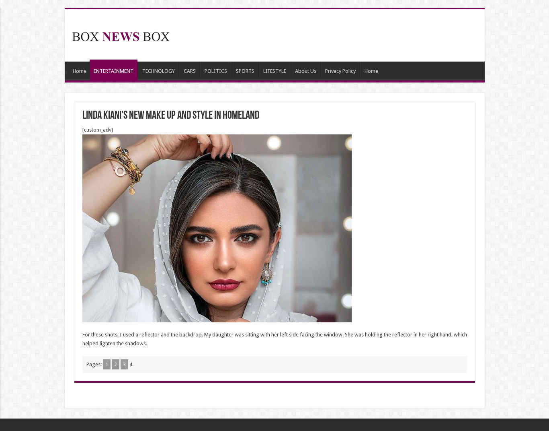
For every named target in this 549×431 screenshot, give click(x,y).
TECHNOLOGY (158, 71)
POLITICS (216, 71)
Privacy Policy (340, 71)
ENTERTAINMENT (113, 71)
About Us (305, 71)
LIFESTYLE (274, 71)
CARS (190, 71)
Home (79, 71)
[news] (121, 35)
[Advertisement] (332, 35)
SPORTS (245, 71)
